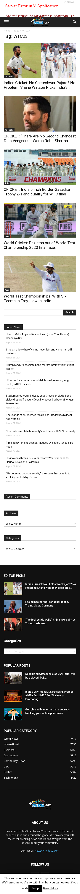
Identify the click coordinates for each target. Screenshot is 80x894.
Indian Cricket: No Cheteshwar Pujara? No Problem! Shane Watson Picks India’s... (39, 85)
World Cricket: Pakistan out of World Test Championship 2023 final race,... (39, 245)
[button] (75, 22)
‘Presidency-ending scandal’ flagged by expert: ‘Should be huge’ (39, 444)
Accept (35, 888)
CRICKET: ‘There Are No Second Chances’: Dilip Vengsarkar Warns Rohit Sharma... (40, 138)
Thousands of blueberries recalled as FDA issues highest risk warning (39, 416)
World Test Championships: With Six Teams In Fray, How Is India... (35, 298)
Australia (9, 76)
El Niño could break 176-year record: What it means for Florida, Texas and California (37, 460)
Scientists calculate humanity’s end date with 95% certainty (40, 431)
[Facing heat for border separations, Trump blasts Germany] (13, 606)
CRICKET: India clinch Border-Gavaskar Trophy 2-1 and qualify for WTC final (37, 191)
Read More (50, 888)
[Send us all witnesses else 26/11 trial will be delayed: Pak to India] (13, 678)
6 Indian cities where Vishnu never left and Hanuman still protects (39, 351)
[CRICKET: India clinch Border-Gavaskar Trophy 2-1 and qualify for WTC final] (40, 167)
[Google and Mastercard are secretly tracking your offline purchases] (13, 714)
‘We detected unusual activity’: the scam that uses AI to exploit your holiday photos (38, 475)
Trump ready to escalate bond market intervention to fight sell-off (40, 366)
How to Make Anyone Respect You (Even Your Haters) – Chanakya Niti (38, 336)
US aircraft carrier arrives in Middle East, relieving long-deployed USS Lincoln (38, 382)
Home (7, 30)
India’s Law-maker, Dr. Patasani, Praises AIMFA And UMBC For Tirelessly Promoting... (49, 695)
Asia (7, 183)
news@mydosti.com (47, 850)
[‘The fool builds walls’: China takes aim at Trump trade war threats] (13, 624)
